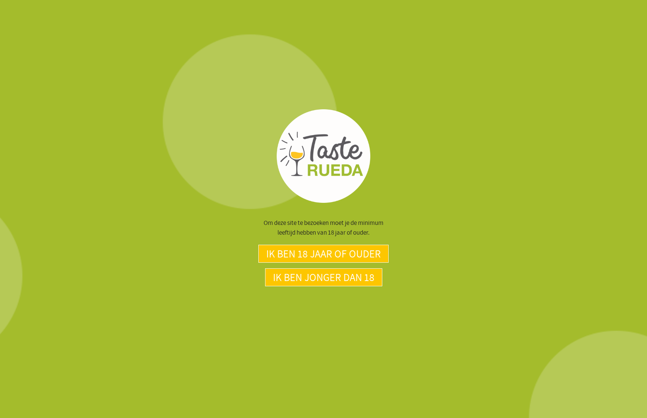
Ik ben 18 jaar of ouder (323, 253)
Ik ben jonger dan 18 (323, 277)
